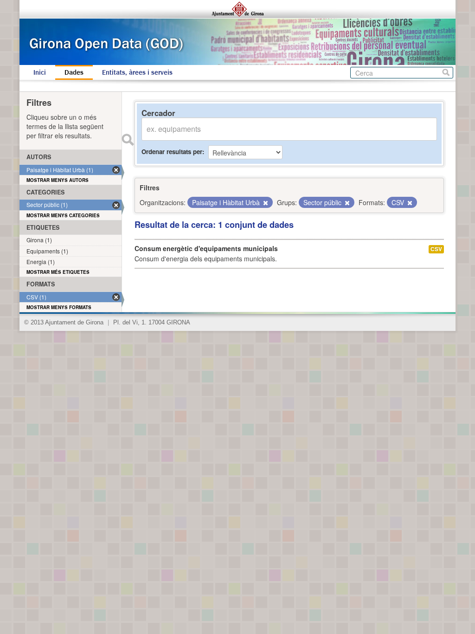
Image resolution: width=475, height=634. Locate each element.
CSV (436, 249)
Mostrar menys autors (57, 180)
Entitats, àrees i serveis (137, 72)
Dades (73, 72)
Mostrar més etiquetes (58, 272)
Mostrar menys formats (58, 307)
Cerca (446, 73)
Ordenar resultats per (171, 151)
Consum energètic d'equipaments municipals (206, 248)
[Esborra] (265, 203)
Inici (39, 72)
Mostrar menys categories (63, 215)
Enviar (128, 140)
